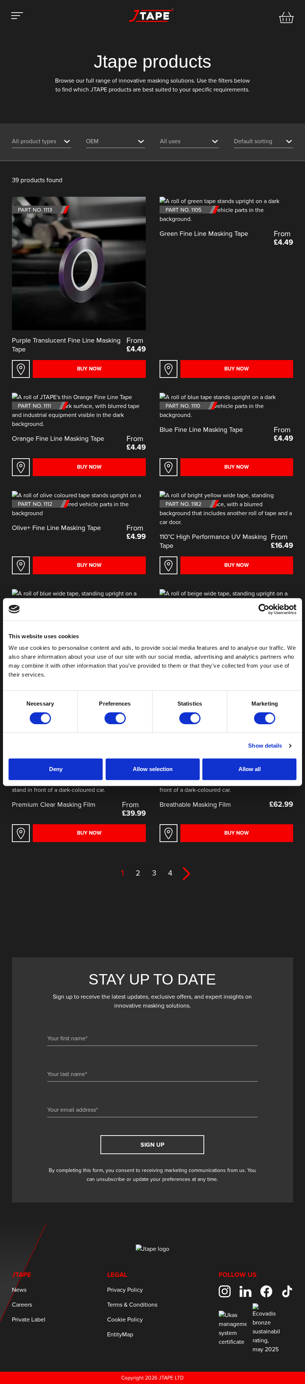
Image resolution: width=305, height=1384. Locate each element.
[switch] (115, 718)
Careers (22, 1304)
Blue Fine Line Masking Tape (201, 430)
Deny (55, 769)
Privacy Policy (125, 1290)
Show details (265, 745)
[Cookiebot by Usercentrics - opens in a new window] (263, 609)
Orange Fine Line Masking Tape (58, 439)
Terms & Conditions (132, 1304)
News (19, 1290)
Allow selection (153, 769)
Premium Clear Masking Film (54, 805)
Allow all (249, 769)
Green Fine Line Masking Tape (204, 234)
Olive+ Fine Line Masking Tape (56, 528)
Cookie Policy (125, 1319)
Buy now (89, 369)
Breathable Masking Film (195, 805)
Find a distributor (21, 369)
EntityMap (120, 1334)
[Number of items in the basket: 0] (286, 17)
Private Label (28, 1319)
